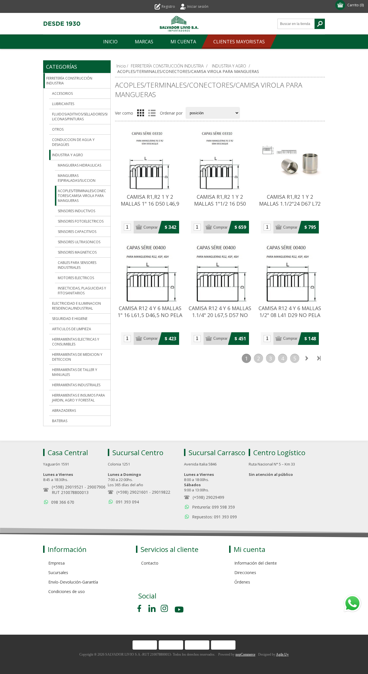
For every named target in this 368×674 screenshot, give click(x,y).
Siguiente (306, 358)
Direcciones (245, 572)
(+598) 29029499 (208, 497)
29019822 (161, 492)
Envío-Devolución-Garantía (73, 582)
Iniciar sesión (197, 6)
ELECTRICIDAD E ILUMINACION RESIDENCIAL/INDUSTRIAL (76, 306)
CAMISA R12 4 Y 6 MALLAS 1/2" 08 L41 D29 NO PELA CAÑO (289, 315)
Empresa (56, 563)
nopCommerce (245, 654)
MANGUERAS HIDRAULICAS (79, 165)
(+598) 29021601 (132, 492)
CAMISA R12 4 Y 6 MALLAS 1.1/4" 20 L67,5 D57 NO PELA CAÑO (220, 315)
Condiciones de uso (66, 591)
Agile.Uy (282, 654)
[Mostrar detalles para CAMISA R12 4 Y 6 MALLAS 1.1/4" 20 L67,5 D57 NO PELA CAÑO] (220, 271)
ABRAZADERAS (64, 410)
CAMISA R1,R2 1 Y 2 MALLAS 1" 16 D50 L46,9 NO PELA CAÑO (150, 203)
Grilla (140, 113)
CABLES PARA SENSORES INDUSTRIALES (77, 265)
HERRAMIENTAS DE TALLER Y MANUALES (74, 372)
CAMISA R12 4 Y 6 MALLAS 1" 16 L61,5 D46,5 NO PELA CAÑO (150, 315)
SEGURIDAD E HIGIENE (69, 318)
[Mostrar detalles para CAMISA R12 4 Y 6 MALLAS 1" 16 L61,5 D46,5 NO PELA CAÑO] (150, 271)
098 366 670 (62, 502)
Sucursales (58, 572)
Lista (152, 113)
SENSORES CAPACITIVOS (77, 231)
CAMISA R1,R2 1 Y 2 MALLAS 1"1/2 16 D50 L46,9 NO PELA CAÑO (220, 203)
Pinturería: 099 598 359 (213, 507)
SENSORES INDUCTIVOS (76, 210)
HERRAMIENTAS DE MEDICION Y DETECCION (77, 357)
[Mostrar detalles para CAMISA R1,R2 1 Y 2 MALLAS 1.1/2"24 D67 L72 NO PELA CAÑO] (290, 160)
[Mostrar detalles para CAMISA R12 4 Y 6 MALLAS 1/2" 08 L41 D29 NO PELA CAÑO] (290, 271)
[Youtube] (180, 610)
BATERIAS (59, 420)
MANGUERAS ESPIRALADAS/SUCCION (76, 178)
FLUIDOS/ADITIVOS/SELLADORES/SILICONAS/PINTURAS (80, 116)
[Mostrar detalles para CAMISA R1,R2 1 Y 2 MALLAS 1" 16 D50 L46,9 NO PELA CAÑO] (150, 160)
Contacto (149, 563)
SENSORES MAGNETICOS (77, 252)
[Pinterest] (152, 608)
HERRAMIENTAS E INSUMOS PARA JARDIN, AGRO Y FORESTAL (78, 398)
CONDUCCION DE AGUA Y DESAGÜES (73, 142)
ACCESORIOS (62, 93)
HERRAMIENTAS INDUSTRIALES (76, 385)
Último (318, 358)
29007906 (96, 487)
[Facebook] (140, 608)
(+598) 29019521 (67, 487)
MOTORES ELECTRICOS (76, 277)
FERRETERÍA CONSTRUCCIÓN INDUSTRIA (69, 81)
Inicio (121, 66)
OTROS (58, 129)
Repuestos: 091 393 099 (214, 516)
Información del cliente (255, 563)
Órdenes (242, 582)
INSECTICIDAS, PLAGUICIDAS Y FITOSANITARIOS (82, 291)
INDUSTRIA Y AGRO (67, 154)
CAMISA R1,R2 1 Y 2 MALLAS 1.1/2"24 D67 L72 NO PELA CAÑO (290, 203)
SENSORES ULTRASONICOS (79, 242)
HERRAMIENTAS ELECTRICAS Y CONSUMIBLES (75, 342)
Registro (168, 6)
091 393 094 (127, 502)
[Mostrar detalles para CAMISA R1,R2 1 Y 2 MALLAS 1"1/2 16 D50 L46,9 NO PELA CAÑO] (220, 160)
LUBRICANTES (63, 103)
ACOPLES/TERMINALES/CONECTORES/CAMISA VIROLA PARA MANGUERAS (82, 195)
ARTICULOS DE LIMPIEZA (71, 329)
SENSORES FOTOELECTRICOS (80, 221)
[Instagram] (164, 608)
